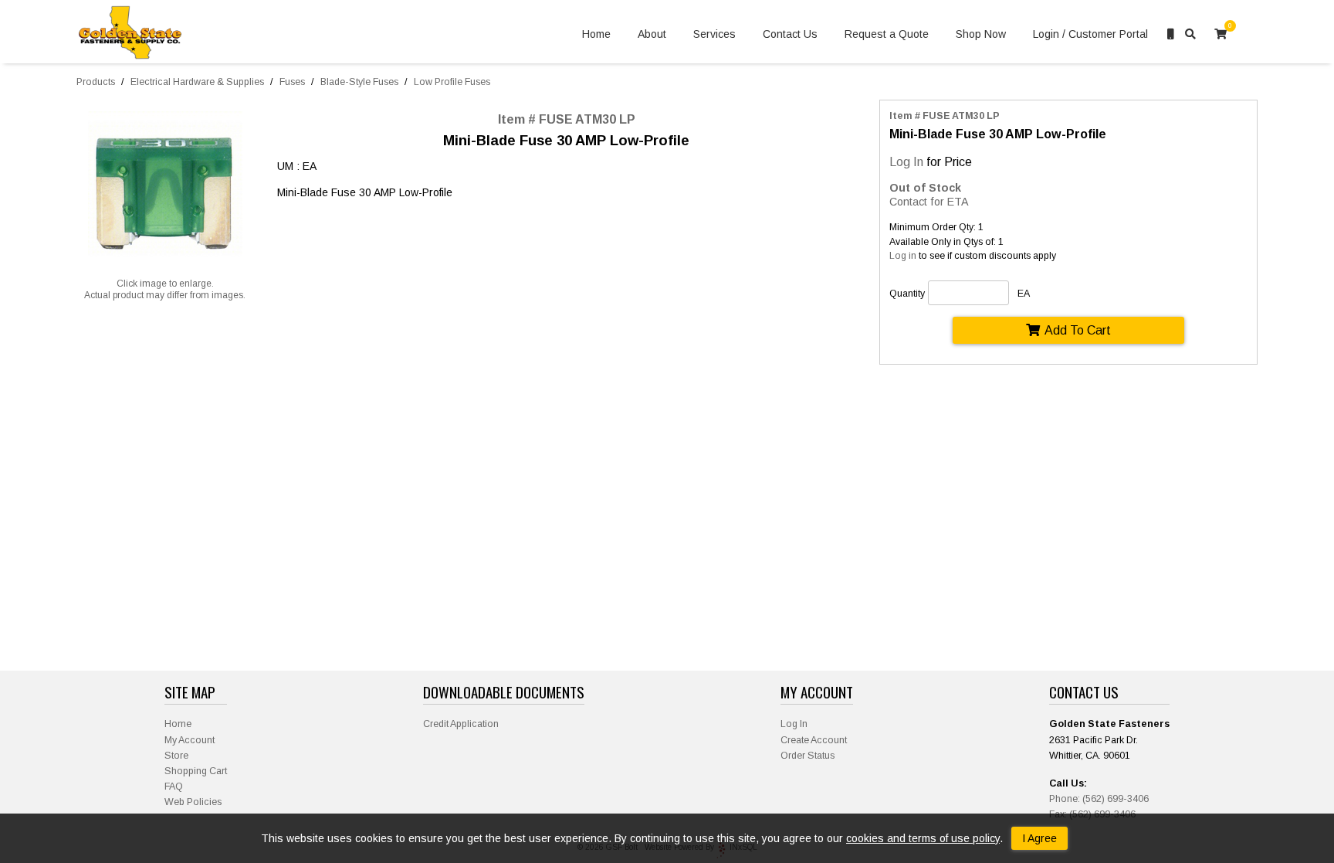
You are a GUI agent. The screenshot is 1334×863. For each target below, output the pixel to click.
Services (714, 34)
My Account (189, 740)
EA (1023, 293)
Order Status (807, 755)
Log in (902, 255)
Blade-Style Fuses (359, 81)
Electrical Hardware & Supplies (197, 81)
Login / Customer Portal (1090, 34)
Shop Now (981, 34)
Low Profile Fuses (452, 81)
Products (95, 81)
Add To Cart (1078, 330)
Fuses (292, 81)
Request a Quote (887, 34)
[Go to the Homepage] (130, 34)
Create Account (813, 740)
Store (176, 755)
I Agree (1039, 838)
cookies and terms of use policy (923, 838)
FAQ (173, 786)
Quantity (907, 293)
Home (596, 34)
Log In (906, 161)
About (652, 34)
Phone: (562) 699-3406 (1099, 798)
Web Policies (193, 802)
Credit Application (461, 724)
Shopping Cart (195, 771)
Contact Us (790, 34)
